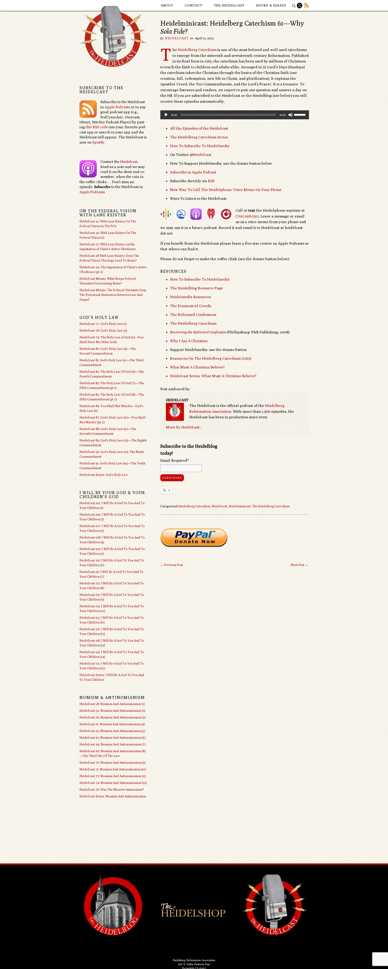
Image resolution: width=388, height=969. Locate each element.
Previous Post (171, 565)
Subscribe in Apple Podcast (193, 172)
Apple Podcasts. (92, 192)
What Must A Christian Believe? (197, 367)
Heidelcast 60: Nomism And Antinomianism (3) (112, 717)
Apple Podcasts (117, 107)
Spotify (98, 142)
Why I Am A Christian (188, 341)
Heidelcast (177, 38)
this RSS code (97, 127)
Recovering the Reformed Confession (198, 332)
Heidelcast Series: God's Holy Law (103, 475)
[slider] (300, 114)
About (167, 5)
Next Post (299, 565)
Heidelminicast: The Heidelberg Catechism (259, 506)
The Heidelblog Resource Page (196, 288)
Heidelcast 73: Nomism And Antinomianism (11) (112, 776)
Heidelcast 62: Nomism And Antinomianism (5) (112, 731)
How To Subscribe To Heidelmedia (199, 146)
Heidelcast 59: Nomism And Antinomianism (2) (112, 710)
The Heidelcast (229, 5)
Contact (193, 5)
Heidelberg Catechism (197, 49)
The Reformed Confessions (193, 314)
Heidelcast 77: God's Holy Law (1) (103, 324)
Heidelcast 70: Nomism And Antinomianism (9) (112, 762)
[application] (234, 114)
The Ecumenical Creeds (190, 306)
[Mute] (290, 115)
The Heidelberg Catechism (193, 323)
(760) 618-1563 (247, 216)
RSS (211, 181)
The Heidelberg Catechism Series (199, 137)
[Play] (166, 115)
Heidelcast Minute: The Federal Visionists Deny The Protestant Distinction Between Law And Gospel (112, 294)
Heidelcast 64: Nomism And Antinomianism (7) (112, 744)
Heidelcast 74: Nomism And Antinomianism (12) (113, 783)
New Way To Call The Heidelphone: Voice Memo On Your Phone (226, 189)
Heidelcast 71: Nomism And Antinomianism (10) (112, 769)
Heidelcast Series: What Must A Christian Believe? (213, 376)
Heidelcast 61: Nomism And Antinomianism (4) (112, 724)
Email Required (174, 460)
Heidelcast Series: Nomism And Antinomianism (112, 796)
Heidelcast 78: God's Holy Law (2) (103, 330)
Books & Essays (271, 5)
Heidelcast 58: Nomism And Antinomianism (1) (112, 704)
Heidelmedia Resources (190, 297)
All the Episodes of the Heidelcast (199, 128)
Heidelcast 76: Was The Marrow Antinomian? (111, 789)
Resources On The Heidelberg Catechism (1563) (210, 358)
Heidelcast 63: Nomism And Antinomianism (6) (112, 737)
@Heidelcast (200, 154)
